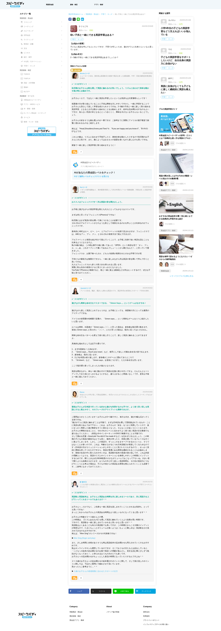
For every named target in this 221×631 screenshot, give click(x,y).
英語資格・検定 (75, 616)
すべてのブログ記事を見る (182, 276)
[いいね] (74, 152)
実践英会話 (50, 4)
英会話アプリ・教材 (77, 620)
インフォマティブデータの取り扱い (156, 624)
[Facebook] (69, 19)
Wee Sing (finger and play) (84, 538)
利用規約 (146, 616)
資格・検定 (74, 4)
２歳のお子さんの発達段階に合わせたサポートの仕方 (96, 571)
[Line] (78, 19)
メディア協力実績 (112, 612)
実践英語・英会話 (92, 14)
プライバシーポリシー (151, 620)
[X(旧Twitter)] (74, 19)
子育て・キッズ (106, 14)
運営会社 (146, 612)
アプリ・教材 (98, 4)
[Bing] (82, 19)
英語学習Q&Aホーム (75, 14)
